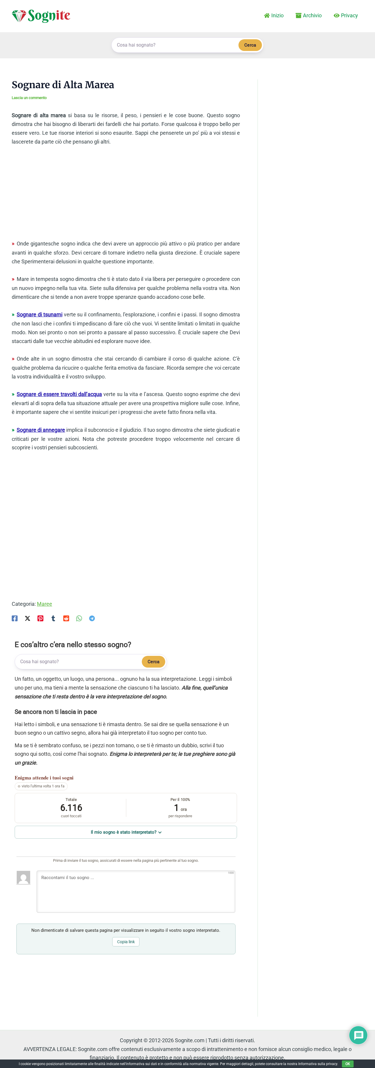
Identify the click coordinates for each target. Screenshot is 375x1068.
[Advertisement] (126, 195)
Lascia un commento (29, 97)
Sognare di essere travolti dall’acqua (59, 394)
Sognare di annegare (41, 430)
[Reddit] (66, 618)
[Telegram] (92, 618)
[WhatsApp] (79, 618)
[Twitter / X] (27, 618)
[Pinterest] (40, 618)
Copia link (126, 941)
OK (347, 1064)
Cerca (250, 45)
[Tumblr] (53, 618)
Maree (44, 604)
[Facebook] (15, 618)
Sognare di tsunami (39, 314)
